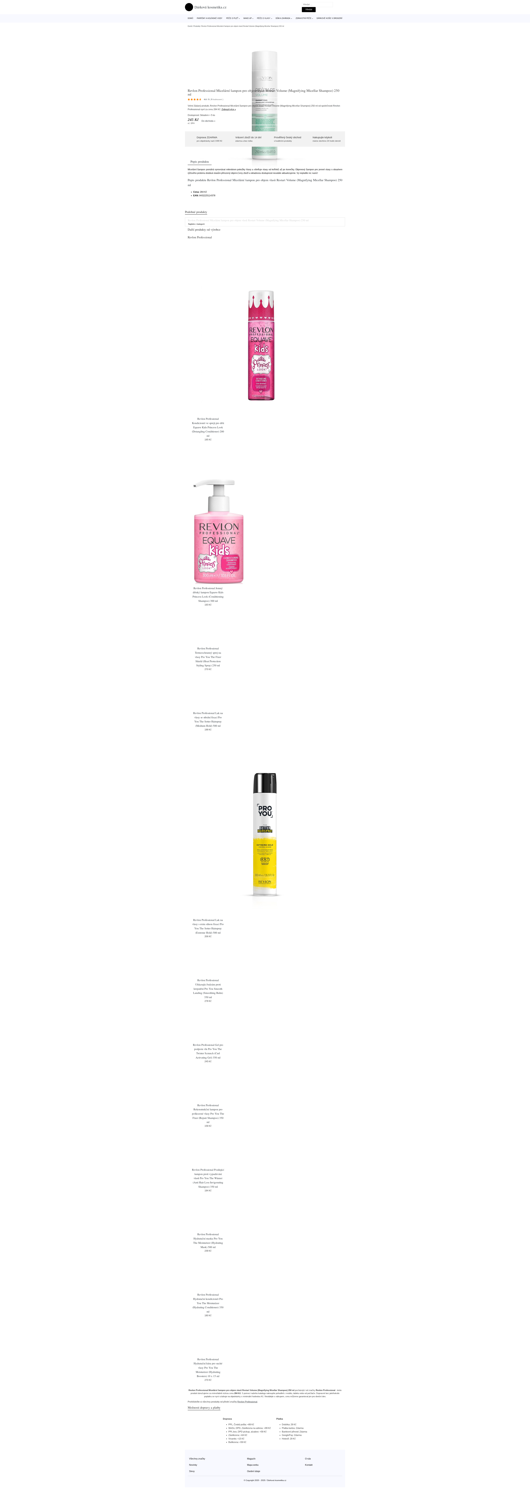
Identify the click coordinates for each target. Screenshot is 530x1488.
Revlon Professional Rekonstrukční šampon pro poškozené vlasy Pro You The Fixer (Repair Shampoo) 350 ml (208, 1113)
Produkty (197, 26)
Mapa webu (253, 1465)
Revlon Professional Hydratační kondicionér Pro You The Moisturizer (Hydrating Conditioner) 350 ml (208, 1303)
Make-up (247, 18)
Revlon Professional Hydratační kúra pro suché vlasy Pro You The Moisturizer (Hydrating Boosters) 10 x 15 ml (208, 1367)
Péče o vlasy (263, 18)
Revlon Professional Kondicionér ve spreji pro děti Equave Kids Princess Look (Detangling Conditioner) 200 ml (208, 427)
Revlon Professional (247, 1402)
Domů (190, 18)
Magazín (251, 1459)
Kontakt (308, 1465)
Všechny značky (197, 1459)
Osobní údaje (253, 1471)
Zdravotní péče (303, 18)
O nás (308, 1459)
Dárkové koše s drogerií (329, 18)
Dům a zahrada (283, 18)
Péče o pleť (232, 18)
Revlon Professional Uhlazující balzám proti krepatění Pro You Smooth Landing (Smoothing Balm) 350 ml (208, 988)
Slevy (192, 1471)
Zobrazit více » (229, 109)
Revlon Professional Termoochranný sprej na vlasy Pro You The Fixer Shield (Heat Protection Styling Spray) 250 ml (208, 657)
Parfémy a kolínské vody (209, 18)
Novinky (193, 1465)
